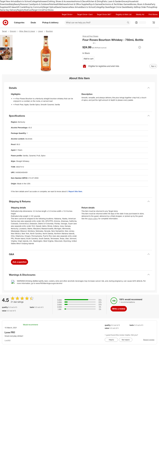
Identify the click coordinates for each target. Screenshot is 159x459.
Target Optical (49, 7)
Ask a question (19, 262)
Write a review (118, 308)
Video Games (124, 4)
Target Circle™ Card (84, 14)
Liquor (40, 31)
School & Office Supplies (78, 4)
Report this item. (75, 191)
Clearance (65, 7)
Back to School (24, 1)
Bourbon (49, 31)
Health (56, 4)
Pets (51, 4)
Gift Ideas (12, 7)
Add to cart (88, 58)
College (34, 1)
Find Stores (48, 10)
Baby (11, 4)
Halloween (42, 1)
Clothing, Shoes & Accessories (60, 1)
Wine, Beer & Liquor (27, 31)
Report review (148, 340)
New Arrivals (75, 7)
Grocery (125, 1)
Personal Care (26, 4)
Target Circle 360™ (104, 14)
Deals (58, 7)
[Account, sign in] (141, 22)
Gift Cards (20, 7)
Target (4, 31)
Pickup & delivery (50, 22)
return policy (93, 218)
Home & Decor (80, 1)
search (128, 23)
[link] (89, 43)
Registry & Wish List (123, 14)
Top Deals (105, 7)
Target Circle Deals (118, 7)
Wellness (63, 4)
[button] (89, 43)
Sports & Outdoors (41, 4)
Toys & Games (95, 4)
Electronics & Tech (109, 4)
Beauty (17, 4)
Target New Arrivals (8, 1)
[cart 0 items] (154, 22)
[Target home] (5, 23)
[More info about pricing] (139, 47)
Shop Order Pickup (144, 7)
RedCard (28, 10)
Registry (20, 10)
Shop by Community (34, 7)
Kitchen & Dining (94, 1)
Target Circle (37, 10)
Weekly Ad (131, 7)
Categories (19, 22)
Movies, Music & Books (140, 4)
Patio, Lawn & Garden (111, 1)
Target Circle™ (67, 14)
